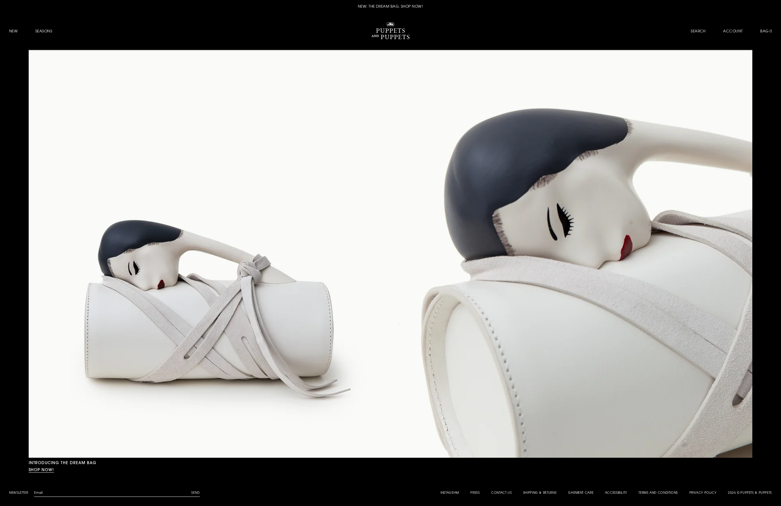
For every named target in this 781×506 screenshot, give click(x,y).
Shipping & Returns (539, 493)
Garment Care (581, 493)
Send (195, 493)
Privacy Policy (703, 493)
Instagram (450, 493)
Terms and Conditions (658, 493)
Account (733, 31)
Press (475, 493)
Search (698, 31)
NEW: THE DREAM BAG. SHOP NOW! (390, 7)
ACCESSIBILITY (616, 493)
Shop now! (41, 469)
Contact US (501, 493)
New (13, 31)
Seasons (43, 31)
